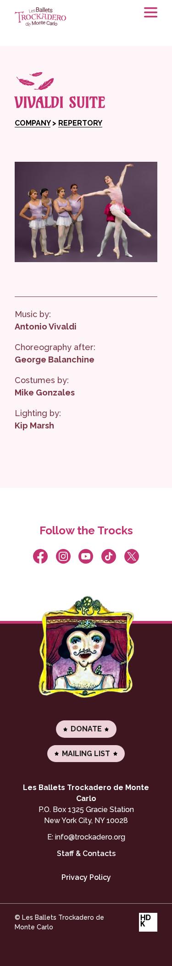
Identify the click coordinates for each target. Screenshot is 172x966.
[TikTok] (109, 556)
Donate (86, 728)
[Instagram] (63, 556)
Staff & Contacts (86, 853)
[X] (132, 556)
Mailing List (86, 753)
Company (32, 123)
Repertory (80, 123)
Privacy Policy (86, 877)
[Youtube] (86, 556)
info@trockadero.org (90, 837)
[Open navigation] (146, 18)
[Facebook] (40, 556)
